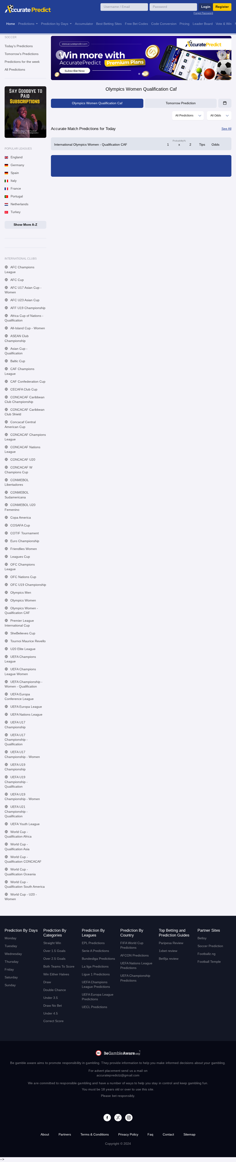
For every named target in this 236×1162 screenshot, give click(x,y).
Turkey (15, 212)
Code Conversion (164, 24)
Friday (9, 969)
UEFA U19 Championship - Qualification (16, 781)
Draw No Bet (52, 1005)
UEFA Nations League (25, 714)
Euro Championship (24, 541)
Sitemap (189, 1134)
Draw (47, 982)
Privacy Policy (128, 1134)
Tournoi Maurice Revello (27, 641)
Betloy (202, 938)
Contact (168, 1134)
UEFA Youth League (24, 824)
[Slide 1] (139, 74)
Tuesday (11, 946)
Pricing (184, 24)
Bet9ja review (168, 958)
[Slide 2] (143, 74)
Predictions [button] (26, 24)
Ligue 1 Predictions (96, 974)
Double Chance (54, 990)
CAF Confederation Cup (27, 381)
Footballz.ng (206, 954)
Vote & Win (224, 24)
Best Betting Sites (109, 24)
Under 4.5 (50, 1013)
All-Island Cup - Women (27, 328)
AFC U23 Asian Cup (24, 300)
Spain (14, 173)
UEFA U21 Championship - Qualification (16, 811)
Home (10, 24)
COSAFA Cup (19, 525)
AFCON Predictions (134, 955)
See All (226, 128)
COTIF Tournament (24, 533)
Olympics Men (20, 592)
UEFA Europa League (25, 706)
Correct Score (53, 1021)
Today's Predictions (19, 46)
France (15, 188)
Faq (150, 1134)
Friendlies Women (23, 549)
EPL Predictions (93, 943)
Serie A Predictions (95, 951)
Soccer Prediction (210, 946)
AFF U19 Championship (27, 308)
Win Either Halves (56, 974)
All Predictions (15, 69)
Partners (65, 1134)
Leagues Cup (19, 556)
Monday (10, 938)
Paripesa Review (171, 943)
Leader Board (203, 24)
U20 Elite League (22, 649)
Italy (13, 180)
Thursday (11, 961)
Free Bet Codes (136, 24)
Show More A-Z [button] (25, 224)
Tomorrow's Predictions (21, 54)
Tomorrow (181, 103)
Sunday (10, 985)
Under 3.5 (50, 998)
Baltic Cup (17, 361)
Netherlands (19, 204)
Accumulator (84, 24)
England (16, 157)
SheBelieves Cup (22, 633)
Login (205, 7)
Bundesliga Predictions (98, 958)
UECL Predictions (94, 1007)
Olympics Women (22, 600)
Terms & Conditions (94, 1134)
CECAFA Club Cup (23, 389)
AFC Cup (16, 280)
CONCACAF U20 (22, 459)
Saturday (11, 977)
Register (222, 7)
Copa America (20, 517)
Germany (17, 165)
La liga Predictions (95, 966)
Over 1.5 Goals (54, 951)
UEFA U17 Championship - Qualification (16, 739)
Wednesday (13, 954)
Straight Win (52, 943)
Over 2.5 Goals (54, 958)
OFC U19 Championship (27, 585)
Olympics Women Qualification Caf (97, 103)
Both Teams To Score (58, 966)
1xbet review (168, 951)
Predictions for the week (22, 62)
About (45, 1134)
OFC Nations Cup (22, 577)
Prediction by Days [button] (55, 24)
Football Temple (209, 961)
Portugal (16, 196)
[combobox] (188, 115)
